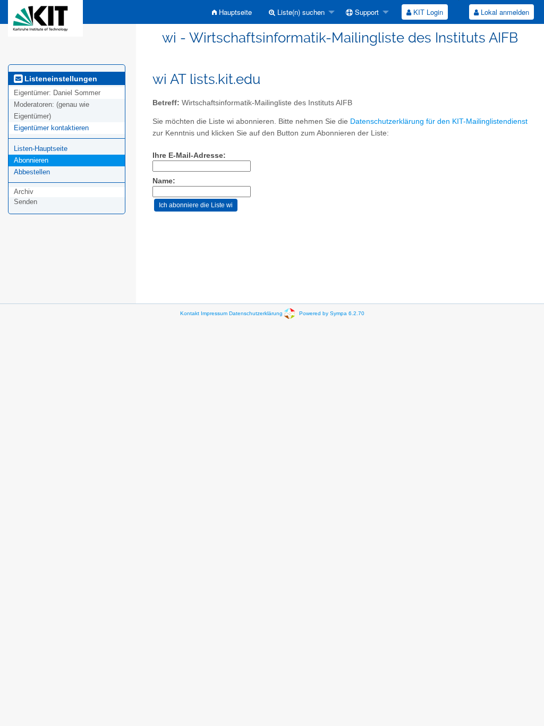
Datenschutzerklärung (256, 313)
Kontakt (189, 313)
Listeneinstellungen (59, 78)
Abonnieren (31, 160)
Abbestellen (32, 172)
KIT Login (427, 12)
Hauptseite (234, 12)
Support (366, 12)
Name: (163, 181)
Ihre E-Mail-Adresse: (189, 155)
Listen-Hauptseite (40, 149)
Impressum (214, 313)
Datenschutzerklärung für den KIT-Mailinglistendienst (439, 121)
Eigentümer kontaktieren (51, 128)
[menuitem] (231, 12)
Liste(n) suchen (300, 12)
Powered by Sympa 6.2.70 (331, 313)
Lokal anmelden (504, 12)
